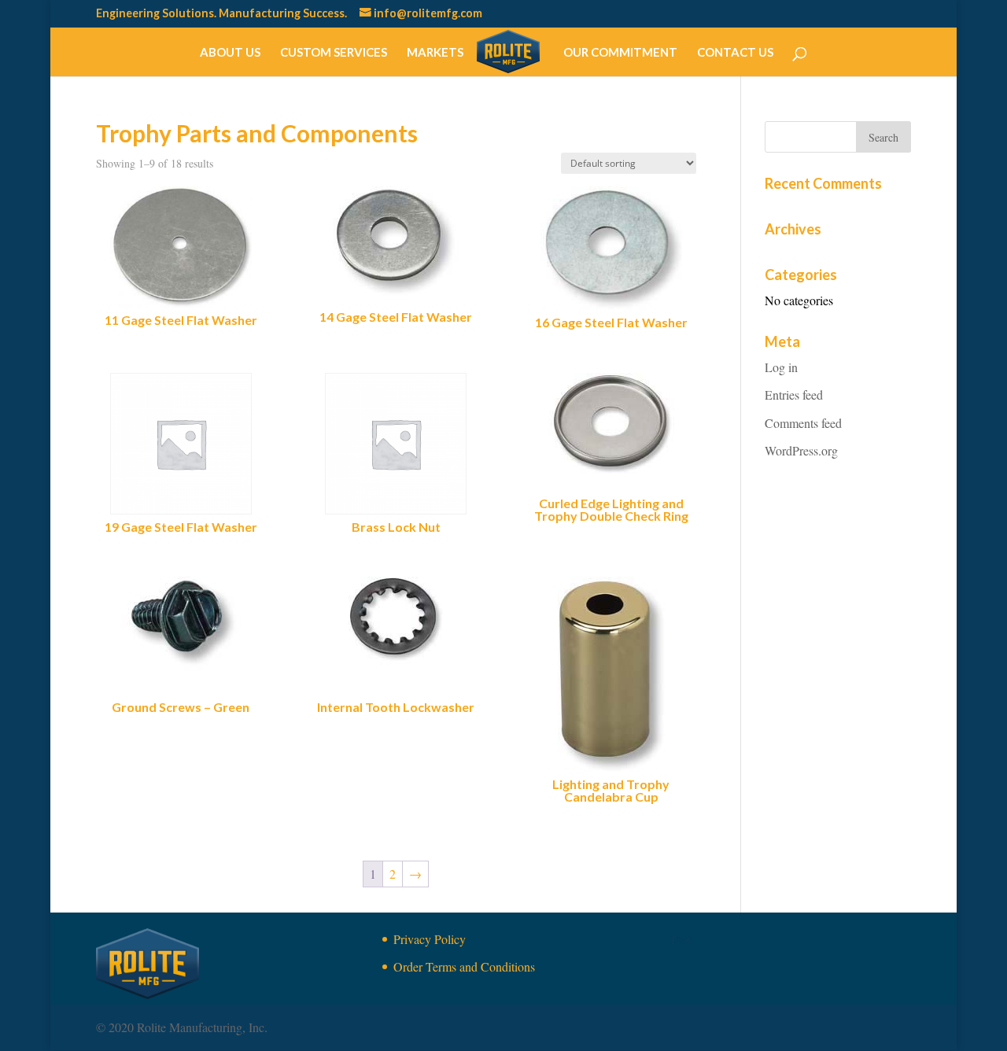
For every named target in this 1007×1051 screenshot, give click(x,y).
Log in (781, 367)
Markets (435, 52)
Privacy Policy (429, 939)
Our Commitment (620, 52)
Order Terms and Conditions (464, 966)
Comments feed (803, 423)
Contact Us (735, 52)
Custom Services (333, 52)
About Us (230, 52)
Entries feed (794, 394)
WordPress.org (801, 450)
